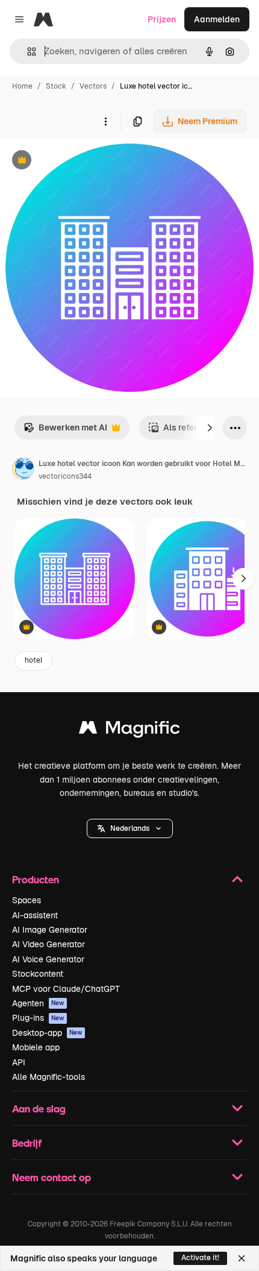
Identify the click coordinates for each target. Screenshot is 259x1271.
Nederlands (129, 828)
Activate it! (200, 1258)
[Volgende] (209, 427)
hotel (33, 660)
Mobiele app (36, 1047)
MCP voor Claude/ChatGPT (66, 988)
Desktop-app (47, 1032)
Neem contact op (51, 1177)
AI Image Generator (49, 929)
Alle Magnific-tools (48, 1076)
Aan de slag (39, 1108)
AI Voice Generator (48, 959)
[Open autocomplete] (26, 51)
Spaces (26, 900)
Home (22, 86)
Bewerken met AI (65, 431)
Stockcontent (37, 973)
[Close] (241, 1258)
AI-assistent (35, 915)
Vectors (93, 86)
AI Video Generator (48, 944)
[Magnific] (129, 730)
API (18, 1062)
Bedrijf (27, 1143)
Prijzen (162, 19)
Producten (35, 879)
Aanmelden (217, 19)
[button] (130, 828)
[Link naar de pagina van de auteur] (23, 470)
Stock (56, 86)
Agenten (38, 1003)
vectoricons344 (65, 476)
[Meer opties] (105, 121)
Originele (79, 161)
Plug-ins (38, 1017)
